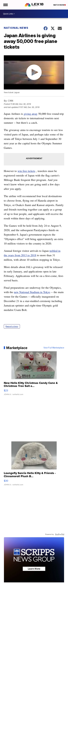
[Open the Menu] (5, 5)
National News (16, 27)
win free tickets (26, 171)
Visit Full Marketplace (53, 348)
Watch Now (58, 5)
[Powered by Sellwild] (59, 534)
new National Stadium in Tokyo (32, 292)
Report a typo (12, 326)
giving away (30, 114)
